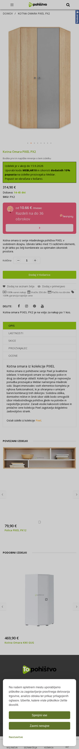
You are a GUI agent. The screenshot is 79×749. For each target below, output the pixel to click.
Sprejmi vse (39, 715)
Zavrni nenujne (39, 725)
